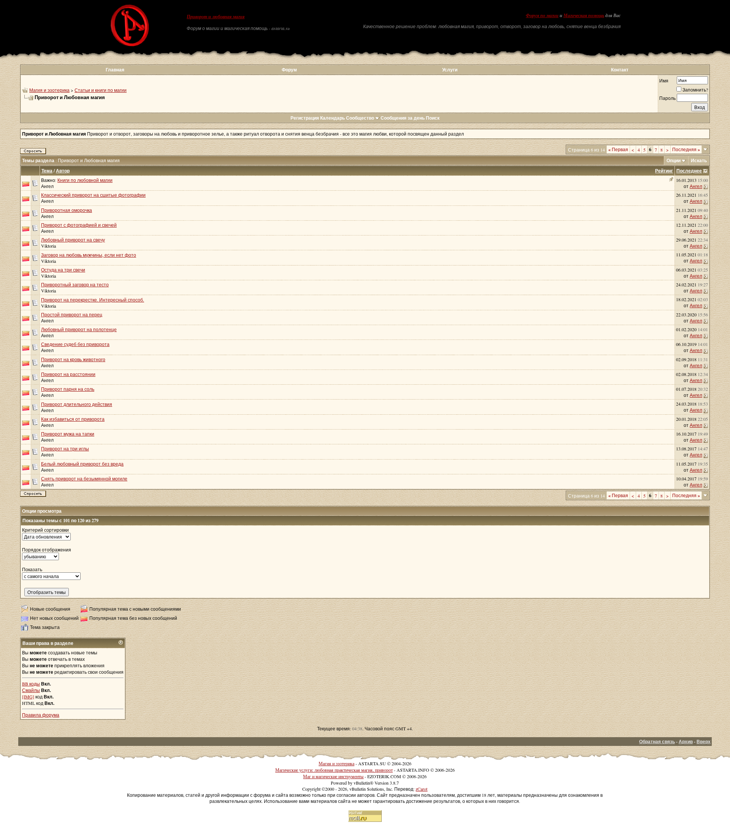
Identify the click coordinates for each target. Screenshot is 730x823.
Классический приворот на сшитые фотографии (93, 195)
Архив (686, 741)
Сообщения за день (403, 118)
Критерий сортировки (45, 530)
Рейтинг (664, 170)
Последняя (686, 149)
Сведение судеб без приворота (75, 344)
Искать (699, 160)
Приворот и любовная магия (215, 16)
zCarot (421, 789)
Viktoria (48, 246)
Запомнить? (695, 90)
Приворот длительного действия (76, 404)
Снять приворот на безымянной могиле (84, 478)
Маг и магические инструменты (333, 776)
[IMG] (28, 696)
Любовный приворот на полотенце (79, 329)
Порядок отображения (46, 550)
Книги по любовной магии (85, 180)
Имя (663, 80)
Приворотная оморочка (66, 210)
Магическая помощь (583, 15)
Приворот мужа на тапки (67, 434)
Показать (32, 569)
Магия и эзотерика (49, 90)
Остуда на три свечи (63, 270)
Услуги (449, 69)
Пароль (667, 98)
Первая (618, 149)
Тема (46, 170)
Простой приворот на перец (71, 314)
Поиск (433, 118)
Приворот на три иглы (65, 448)
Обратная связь (657, 741)
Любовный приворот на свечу (73, 240)
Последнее (689, 170)
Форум (289, 69)
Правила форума (40, 715)
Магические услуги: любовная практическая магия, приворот (334, 770)
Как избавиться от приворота (73, 419)
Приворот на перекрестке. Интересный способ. (92, 300)
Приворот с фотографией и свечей (79, 225)
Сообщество (360, 118)
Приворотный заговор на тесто (75, 284)
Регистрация (304, 118)
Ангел (47, 186)
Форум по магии (542, 15)
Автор (63, 170)
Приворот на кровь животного (73, 359)
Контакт (619, 69)
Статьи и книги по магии (101, 90)
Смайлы (31, 690)
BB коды (31, 684)
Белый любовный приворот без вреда (82, 464)
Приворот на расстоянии (68, 374)
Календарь (332, 118)
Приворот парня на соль (67, 389)
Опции (674, 160)
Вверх (704, 741)
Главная (115, 69)
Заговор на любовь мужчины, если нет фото (88, 255)
